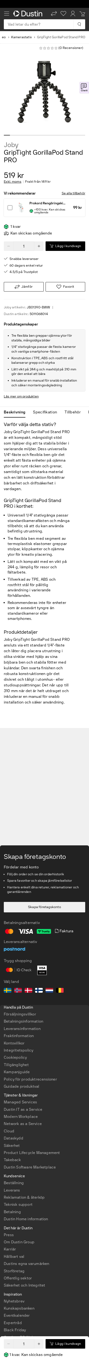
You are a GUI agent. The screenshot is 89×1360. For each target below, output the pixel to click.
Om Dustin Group (19, 1242)
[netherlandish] (49, 991)
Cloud (9, 1131)
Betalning (12, 1212)
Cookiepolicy (15, 1057)
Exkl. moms (12, 181)
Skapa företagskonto (44, 907)
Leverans (12, 1190)
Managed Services (20, 1102)
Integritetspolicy (18, 1050)
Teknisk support (18, 1204)
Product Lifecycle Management (32, 1152)
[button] (54, 13)
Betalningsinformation (23, 1021)
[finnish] (39, 991)
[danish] (28, 991)
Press (9, 1235)
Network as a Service (23, 1123)
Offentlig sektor (18, 1278)
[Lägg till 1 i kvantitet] (39, 1344)
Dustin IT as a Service (23, 1109)
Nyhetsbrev (14, 1301)
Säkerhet (12, 1145)
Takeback (12, 1160)
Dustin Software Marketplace (30, 1167)
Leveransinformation (22, 1028)
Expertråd (13, 1323)
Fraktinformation (19, 1036)
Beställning (14, 1183)
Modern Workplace (21, 1116)
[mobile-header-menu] (6, 13)
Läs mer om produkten (21, 396)
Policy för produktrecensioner (30, 1079)
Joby (11, 145)
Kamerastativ (21, 37)
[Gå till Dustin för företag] (28, 13)
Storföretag (14, 1271)
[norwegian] (18, 991)
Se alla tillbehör (73, 193)
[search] (79, 24)
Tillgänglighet (16, 1065)
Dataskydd (13, 1138)
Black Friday (15, 1330)
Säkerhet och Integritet (24, 1285)
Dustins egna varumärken (26, 1263)
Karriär (10, 1249)
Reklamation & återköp (24, 1197)
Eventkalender (17, 1315)
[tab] (16, 412)
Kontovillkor (14, 1043)
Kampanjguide (17, 1072)
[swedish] (7, 991)
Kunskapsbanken (19, 1308)
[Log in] (73, 13)
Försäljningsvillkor (20, 1014)
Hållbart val (14, 1256)
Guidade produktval (21, 1086)
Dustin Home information (26, 1219)
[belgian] (60, 991)
